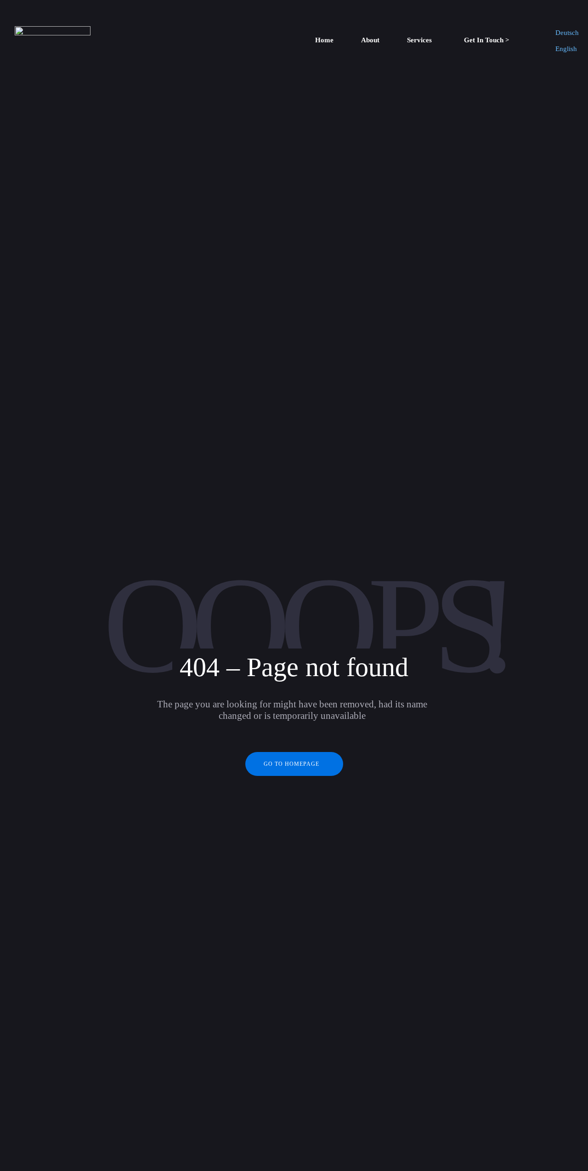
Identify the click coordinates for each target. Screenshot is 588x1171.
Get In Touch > (486, 40)
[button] (421, 40)
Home (324, 40)
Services (419, 40)
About (370, 40)
